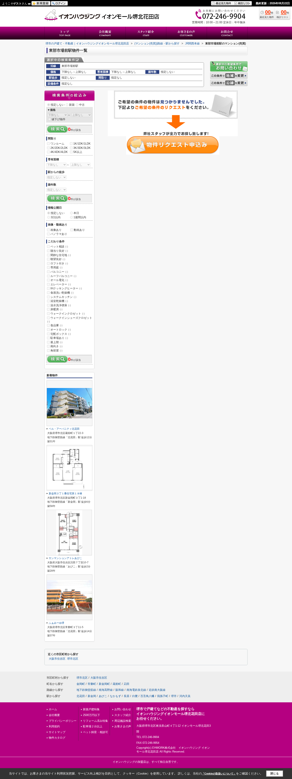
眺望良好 (57, 259)
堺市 (174, 696)
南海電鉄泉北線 (136, 689)
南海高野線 (106, 689)
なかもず (115, 696)
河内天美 (184, 696)
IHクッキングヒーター (66, 288)
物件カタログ (57, 737)
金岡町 (81, 683)
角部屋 (56, 350)
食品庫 (56, 325)
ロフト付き (59, 263)
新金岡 (92, 696)
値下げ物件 (58, 119)
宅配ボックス (60, 333)
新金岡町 (104, 683)
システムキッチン (63, 297)
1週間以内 (80, 217)
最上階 (56, 342)
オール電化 (59, 280)
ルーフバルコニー (63, 276)
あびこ (103, 696)
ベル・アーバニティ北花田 (64, 428)
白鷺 (135, 696)
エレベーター (60, 284)
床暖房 (56, 309)
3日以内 (55, 217)
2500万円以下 (91, 715)
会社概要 (54, 715)
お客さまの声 (122, 726)
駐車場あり (59, 338)
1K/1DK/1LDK (82, 143)
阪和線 (119, 689)
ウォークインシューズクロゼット (69, 319)
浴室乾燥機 (59, 301)
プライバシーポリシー (63, 720)
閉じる (274, 773)
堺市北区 (72, 658)
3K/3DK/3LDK (82, 147)
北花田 (81, 696)
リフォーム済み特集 (95, 720)
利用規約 (54, 726)
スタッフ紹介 (122, 715)
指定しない (58, 104)
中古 (82, 104)
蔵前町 (117, 683)
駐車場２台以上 (92, 726)
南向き (56, 346)
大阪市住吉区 (57, 658)
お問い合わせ (122, 709)
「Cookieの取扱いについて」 (219, 773)
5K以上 (77, 152)
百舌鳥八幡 (147, 696)
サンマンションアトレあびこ (65, 558)
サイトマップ (57, 732)
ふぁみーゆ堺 (56, 622)
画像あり (56, 229)
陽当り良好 (59, 250)
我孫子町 (162, 696)
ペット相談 (59, 246)
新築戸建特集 (91, 709)
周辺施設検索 (122, 720)
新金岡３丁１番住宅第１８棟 (65, 493)
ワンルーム (57, 143)
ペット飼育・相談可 (95, 732)
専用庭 (56, 267)
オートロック (60, 329)
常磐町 (92, 683)
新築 (72, 104)
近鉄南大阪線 (157, 689)
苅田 (126, 683)
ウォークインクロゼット (67, 313)
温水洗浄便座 (60, 305)
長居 (126, 696)
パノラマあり (58, 234)
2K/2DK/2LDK (59, 147)
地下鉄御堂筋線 (86, 689)
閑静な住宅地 (60, 255)
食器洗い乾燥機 (62, 292)
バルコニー (59, 271)
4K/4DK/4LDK (59, 152)
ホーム (53, 709)
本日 (76, 213)
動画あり (79, 229)
